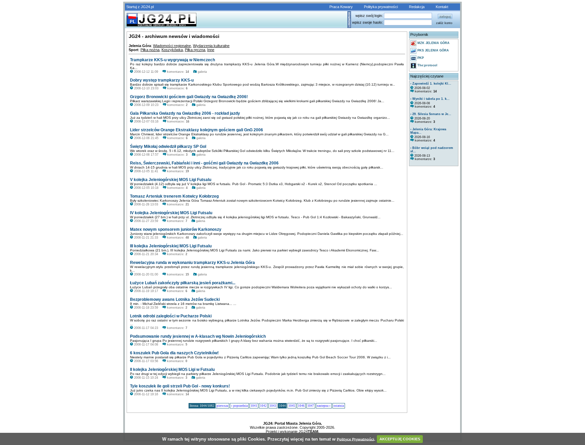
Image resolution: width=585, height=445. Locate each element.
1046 (301, 405)
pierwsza (222, 405)
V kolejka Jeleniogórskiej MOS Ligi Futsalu (170, 179)
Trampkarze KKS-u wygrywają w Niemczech (172, 60)
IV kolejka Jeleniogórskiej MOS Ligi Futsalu (171, 212)
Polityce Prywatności (355, 439)
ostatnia (338, 405)
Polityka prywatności (381, 7)
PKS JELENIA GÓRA (432, 50)
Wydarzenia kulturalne (211, 46)
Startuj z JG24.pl (140, 7)
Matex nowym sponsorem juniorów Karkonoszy (175, 229)
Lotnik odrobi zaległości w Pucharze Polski (171, 316)
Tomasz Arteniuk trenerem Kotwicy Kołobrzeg (174, 196)
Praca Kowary (341, 7)
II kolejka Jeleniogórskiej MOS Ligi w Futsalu (172, 369)
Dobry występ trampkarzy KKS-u (162, 80)
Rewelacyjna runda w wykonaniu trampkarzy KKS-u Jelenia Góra (192, 262)
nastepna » (324, 405)
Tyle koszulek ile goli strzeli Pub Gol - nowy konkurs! (180, 386)
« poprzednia (239, 405)
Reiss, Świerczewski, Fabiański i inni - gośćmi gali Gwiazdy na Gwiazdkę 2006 (204, 163)
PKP (420, 58)
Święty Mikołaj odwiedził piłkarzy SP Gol (168, 146)
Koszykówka (172, 50)
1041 (254, 405)
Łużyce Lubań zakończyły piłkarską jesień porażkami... (182, 283)
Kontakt (442, 7)
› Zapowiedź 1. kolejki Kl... (430, 83)
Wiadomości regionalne (172, 46)
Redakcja (417, 7)
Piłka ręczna (195, 50)
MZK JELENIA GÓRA (433, 43)
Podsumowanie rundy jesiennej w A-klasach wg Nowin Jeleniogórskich (198, 336)
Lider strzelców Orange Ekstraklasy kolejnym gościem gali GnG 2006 (196, 130)
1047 (310, 405)
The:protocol (426, 65)
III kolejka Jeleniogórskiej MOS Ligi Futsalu (171, 246)
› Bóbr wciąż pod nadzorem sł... (431, 149)
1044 (282, 405)
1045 (291, 405)
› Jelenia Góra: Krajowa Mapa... (428, 131)
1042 (263, 405)
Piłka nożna (149, 50)
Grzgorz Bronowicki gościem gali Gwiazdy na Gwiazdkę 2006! (189, 96)
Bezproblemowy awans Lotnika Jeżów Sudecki (175, 299)
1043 (272, 405)
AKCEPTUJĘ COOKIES (400, 439)
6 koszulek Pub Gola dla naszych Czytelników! (174, 353)
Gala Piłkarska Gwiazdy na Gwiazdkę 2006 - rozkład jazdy (185, 113)
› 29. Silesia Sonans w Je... (430, 114)
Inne (210, 50)
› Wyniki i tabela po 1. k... (430, 99)
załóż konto (444, 23)
